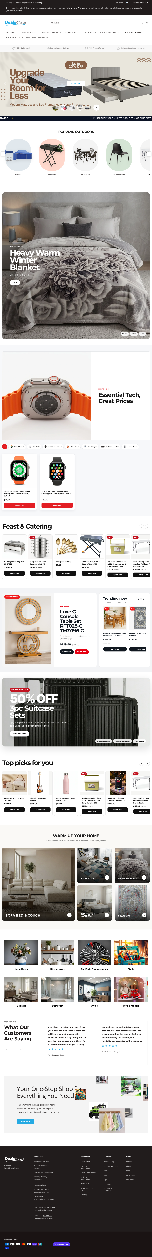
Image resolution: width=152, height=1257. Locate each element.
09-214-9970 (47, 1216)
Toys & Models (131, 1005)
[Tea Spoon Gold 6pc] (118, 547)
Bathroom (57, 1005)
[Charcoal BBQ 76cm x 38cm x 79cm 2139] (14, 783)
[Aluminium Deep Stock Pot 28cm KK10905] (40, 547)
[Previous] (3, 153)
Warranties (85, 1184)
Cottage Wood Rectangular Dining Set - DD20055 (115, 634)
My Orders (130, 1180)
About (128, 1166)
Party (105, 1171)
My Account (130, 1175)
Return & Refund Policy (87, 1189)
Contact (129, 1162)
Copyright (84, 1195)
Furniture (21, 1005)
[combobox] (83, 23)
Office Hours (85, 1162)
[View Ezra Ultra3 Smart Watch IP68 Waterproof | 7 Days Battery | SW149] (19, 471)
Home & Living (109, 1162)
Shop (128, 1171)
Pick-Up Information (88, 1173)
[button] (143, 23)
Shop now (66, 652)
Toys (105, 1180)
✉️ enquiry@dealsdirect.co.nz (137, 3)
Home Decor (21, 969)
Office (94, 1005)
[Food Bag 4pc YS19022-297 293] (92, 783)
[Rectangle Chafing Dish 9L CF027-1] (66, 547)
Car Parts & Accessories (94, 969)
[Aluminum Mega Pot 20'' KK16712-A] (14, 547)
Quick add (14, 573)
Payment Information (85, 1167)
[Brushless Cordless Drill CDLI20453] (66, 783)
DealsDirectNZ (9, 1168)
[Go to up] (149, 1254)
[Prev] (7, 1049)
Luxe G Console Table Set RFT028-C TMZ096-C (72, 621)
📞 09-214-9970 (119, 3)
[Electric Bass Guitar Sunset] (118, 783)
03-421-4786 (50, 1207)
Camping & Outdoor (111, 1166)
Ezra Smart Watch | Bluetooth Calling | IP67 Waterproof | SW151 (56, 492)
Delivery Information (85, 1178)
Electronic (107, 1184)
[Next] (149, 153)
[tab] (4, 446)
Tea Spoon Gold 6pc (115, 562)
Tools (131, 969)
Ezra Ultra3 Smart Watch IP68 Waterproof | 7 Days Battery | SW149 (17, 493)
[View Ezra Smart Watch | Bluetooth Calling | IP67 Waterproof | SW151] (57, 471)
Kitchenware (57, 969)
